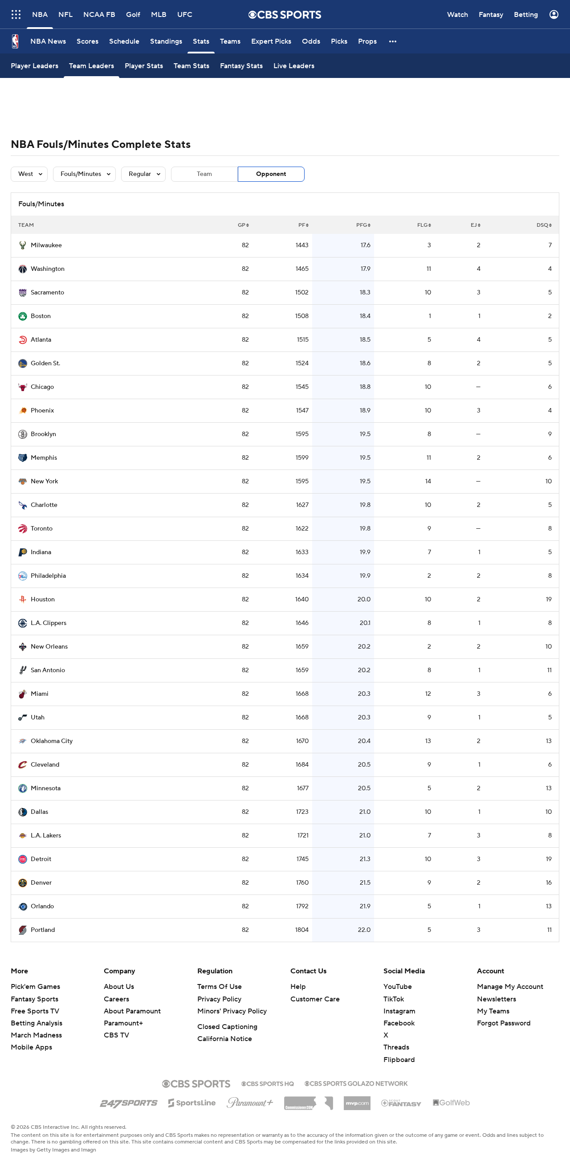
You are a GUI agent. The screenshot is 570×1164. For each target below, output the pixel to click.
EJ (474, 225)
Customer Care (315, 999)
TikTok (393, 999)
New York (44, 482)
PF (301, 225)
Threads (396, 1047)
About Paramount (132, 1011)
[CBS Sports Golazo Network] (356, 1082)
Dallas (39, 812)
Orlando (42, 907)
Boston (41, 316)
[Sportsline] (192, 1101)
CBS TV (116, 1035)
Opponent (271, 174)
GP (241, 225)
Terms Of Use (219, 986)
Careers (116, 999)
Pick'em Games (35, 986)
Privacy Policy (219, 999)
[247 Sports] (129, 1101)
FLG (422, 225)
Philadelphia (48, 576)
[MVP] (357, 1099)
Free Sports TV (35, 1011)
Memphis (44, 458)
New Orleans (49, 647)
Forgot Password (504, 1023)
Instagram (399, 1011)
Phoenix (42, 411)
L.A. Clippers (48, 623)
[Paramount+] (250, 1100)
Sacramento (47, 293)
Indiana (41, 552)
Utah (38, 718)
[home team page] (22, 245)
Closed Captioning (227, 1026)
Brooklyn (43, 434)
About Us (119, 986)
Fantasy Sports (34, 999)
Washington (48, 269)
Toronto (42, 529)
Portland (43, 930)
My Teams (493, 1011)
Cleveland (45, 765)
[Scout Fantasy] (401, 1102)
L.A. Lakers (46, 836)
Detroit (41, 859)
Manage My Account (510, 986)
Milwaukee (46, 245)
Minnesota (46, 788)
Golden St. (45, 363)
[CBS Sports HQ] (267, 1082)
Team (204, 174)
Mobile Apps (31, 1047)
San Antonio (48, 670)
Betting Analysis (36, 1023)
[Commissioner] (308, 1099)
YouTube (397, 986)
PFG (361, 225)
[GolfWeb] (451, 1103)
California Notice (224, 1038)
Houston (43, 600)
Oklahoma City (52, 741)
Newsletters (496, 999)
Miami (40, 694)
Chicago (42, 387)
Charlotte (44, 505)
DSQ (542, 225)
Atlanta (41, 340)
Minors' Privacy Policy (232, 1011)
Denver (41, 883)
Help (298, 986)
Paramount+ (123, 1023)
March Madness (36, 1035)
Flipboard (399, 1059)
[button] (393, 41)
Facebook (399, 1023)
